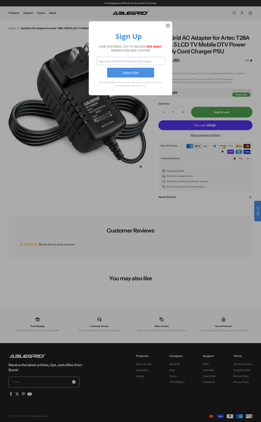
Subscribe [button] (130, 72)
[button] (168, 25)
